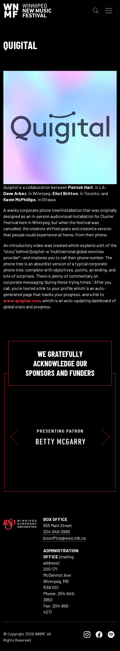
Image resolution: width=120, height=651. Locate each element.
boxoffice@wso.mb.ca (64, 538)
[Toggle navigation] (109, 10)
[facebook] (99, 633)
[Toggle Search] (95, 10)
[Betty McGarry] (60, 437)
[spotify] (111, 633)
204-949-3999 (56, 531)
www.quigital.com (21, 300)
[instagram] (87, 633)
